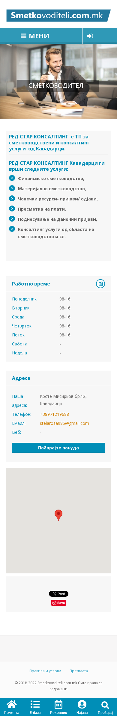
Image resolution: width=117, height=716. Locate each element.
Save (61, 602)
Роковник (58, 713)
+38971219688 (54, 414)
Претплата (79, 670)
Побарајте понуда (58, 448)
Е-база (35, 713)
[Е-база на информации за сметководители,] (58, 14)
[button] (105, 705)
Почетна (11, 712)
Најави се (90, 36)
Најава (82, 713)
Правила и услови (45, 670)
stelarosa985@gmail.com (64, 423)
